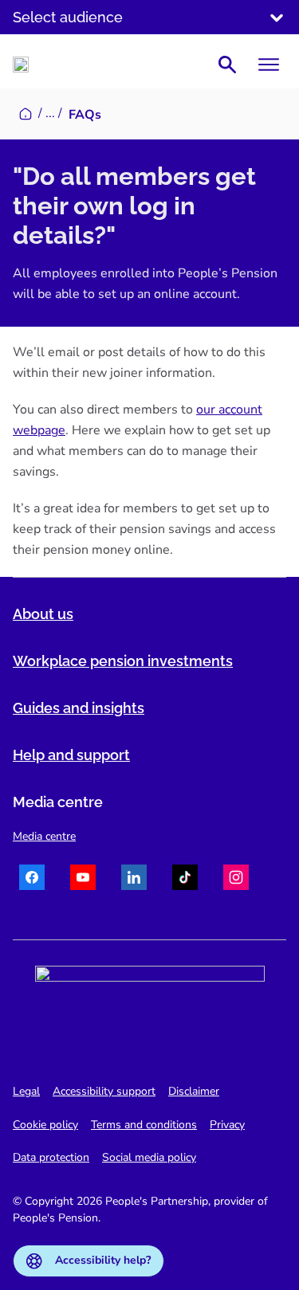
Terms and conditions (144, 1124)
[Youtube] (83, 879)
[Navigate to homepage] (21, 65)
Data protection (51, 1157)
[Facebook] (32, 879)
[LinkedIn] (134, 879)
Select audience (68, 17)
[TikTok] (185, 879)
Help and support (71, 755)
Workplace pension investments (123, 661)
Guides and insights (78, 708)
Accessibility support (104, 1091)
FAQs (85, 115)
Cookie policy (45, 1124)
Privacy (227, 1124)
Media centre (44, 836)
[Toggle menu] (268, 64)
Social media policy (149, 1157)
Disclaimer (193, 1091)
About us (43, 614)
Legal (26, 1091)
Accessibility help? (103, 1260)
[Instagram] (236, 879)
